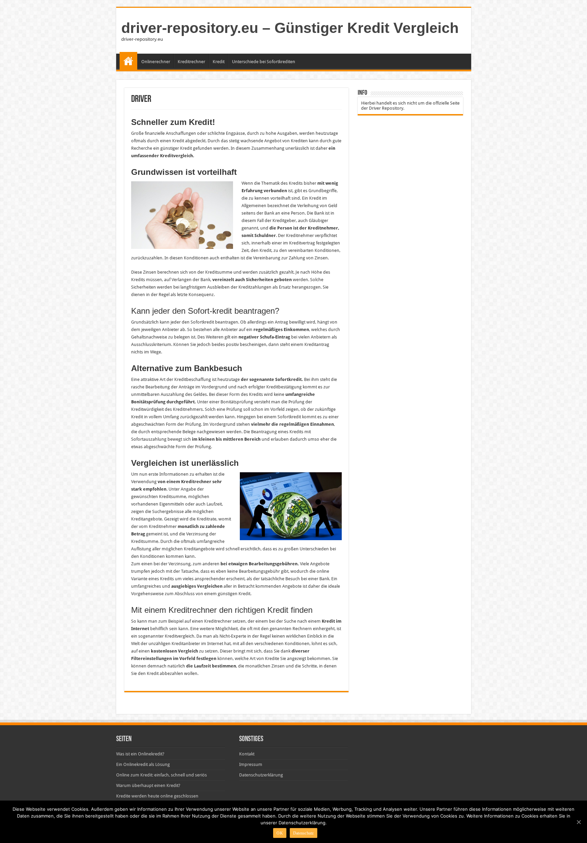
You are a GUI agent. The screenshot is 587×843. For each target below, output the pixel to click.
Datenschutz (303, 833)
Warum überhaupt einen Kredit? (148, 785)
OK (280, 833)
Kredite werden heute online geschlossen (157, 796)
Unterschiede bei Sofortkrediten (263, 61)
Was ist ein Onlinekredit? (140, 753)
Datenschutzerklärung (261, 774)
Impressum (250, 764)
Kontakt (246, 753)
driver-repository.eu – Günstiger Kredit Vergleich (290, 28)
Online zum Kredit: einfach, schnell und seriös (161, 774)
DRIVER (128, 61)
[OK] (578, 822)
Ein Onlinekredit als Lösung (143, 764)
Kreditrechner (191, 61)
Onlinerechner (155, 61)
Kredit (219, 61)
